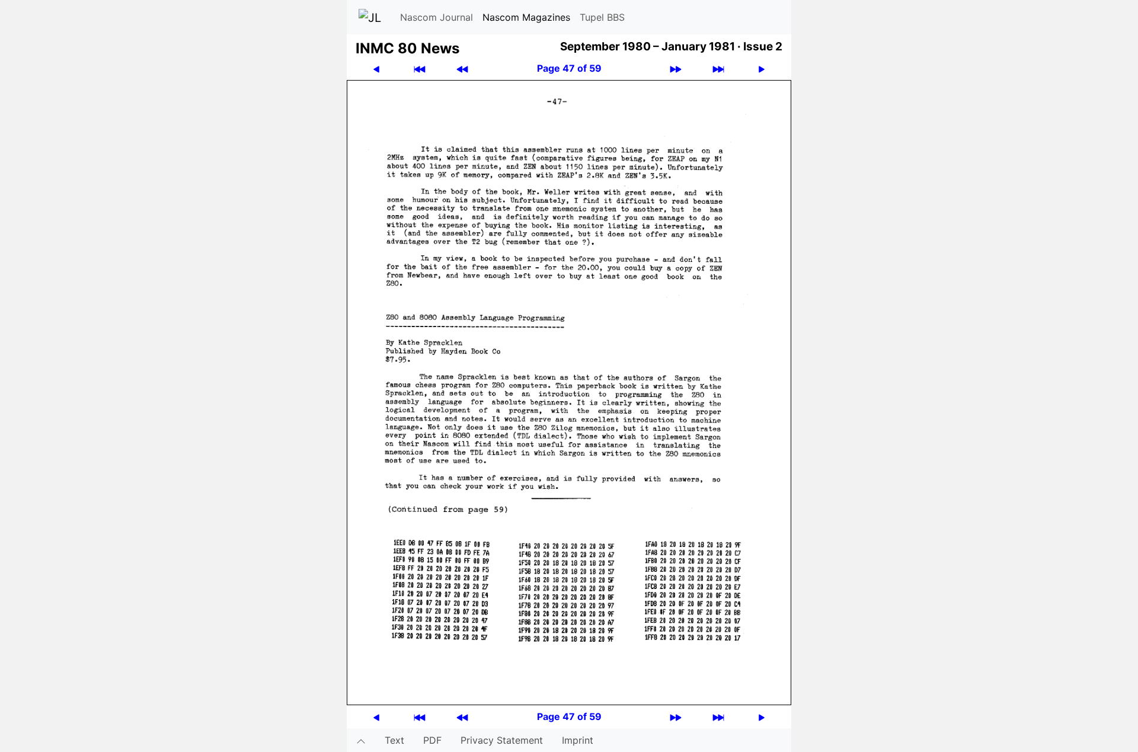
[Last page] (718, 68)
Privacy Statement (502, 740)
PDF (432, 740)
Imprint (577, 740)
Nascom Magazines (526, 17)
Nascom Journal (436, 17)
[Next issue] (676, 68)
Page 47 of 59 (569, 68)
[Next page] (761, 68)
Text (394, 740)
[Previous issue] (462, 68)
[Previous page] (376, 68)
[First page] (419, 68)
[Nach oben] (361, 740)
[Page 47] (569, 392)
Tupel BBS (602, 17)
